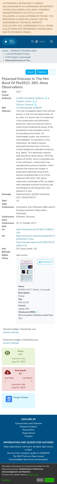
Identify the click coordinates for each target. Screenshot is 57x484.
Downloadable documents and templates (28, 459)
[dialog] (28, 473)
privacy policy (32, 474)
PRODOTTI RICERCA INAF (24, 50)
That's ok (49, 480)
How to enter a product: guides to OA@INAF (28, 453)
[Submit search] (32, 41)
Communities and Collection (28, 423)
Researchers (28, 429)
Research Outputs (28, 426)
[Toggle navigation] (51, 41)
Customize (6, 480)
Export (30, 72)
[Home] (9, 41)
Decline (40, 480)
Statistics (42, 72)
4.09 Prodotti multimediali (18, 57)
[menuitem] (36, 41)
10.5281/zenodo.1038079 (29, 107)
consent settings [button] (11, 332)
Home (5, 50)
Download (46, 261)
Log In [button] (42, 41)
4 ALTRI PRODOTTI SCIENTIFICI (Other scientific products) (18, 54)
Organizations (28, 433)
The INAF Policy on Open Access (28, 456)
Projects (28, 436)
